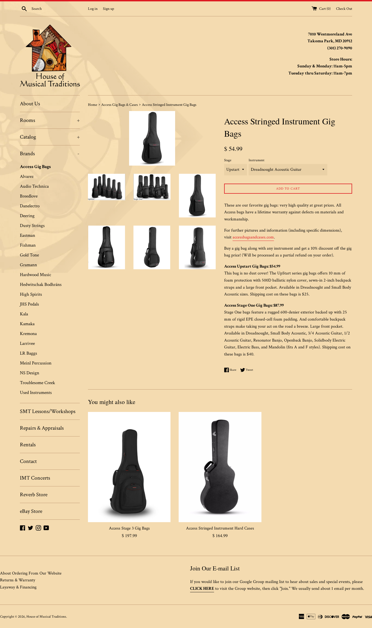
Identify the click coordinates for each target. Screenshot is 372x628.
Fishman (28, 245)
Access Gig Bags (35, 167)
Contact (28, 461)
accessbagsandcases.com (253, 237)
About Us (30, 103)
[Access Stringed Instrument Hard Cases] (220, 467)
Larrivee (27, 343)
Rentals (28, 444)
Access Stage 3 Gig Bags (129, 528)
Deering (27, 216)
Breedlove (29, 196)
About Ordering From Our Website (31, 573)
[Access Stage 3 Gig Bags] (129, 467)
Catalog (50, 136)
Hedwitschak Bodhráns (41, 285)
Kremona (28, 334)
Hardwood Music (35, 275)
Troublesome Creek (37, 383)
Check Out (344, 8)
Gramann (28, 265)
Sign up (108, 8)
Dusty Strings (32, 226)
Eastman (27, 235)
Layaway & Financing (18, 587)
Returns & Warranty (17, 580)
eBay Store (31, 511)
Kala (24, 314)
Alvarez (26, 177)
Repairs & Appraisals (42, 428)
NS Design (29, 373)
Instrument (256, 160)
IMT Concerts (35, 478)
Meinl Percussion (35, 363)
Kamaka (27, 324)
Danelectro (29, 206)
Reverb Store (33, 494)
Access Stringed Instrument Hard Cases (220, 528)
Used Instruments (36, 393)
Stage (227, 160)
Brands (49, 153)
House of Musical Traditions (46, 616)
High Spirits (31, 294)
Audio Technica (34, 186)
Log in (92, 8)
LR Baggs (28, 353)
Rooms (50, 120)
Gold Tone (29, 255)
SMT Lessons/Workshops (47, 411)
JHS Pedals (29, 304)
